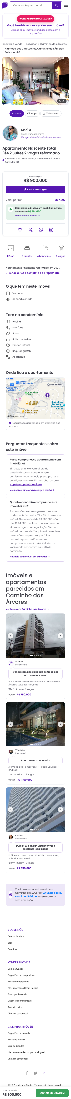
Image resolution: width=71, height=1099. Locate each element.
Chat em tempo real (18, 1013)
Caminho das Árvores (53, 44)
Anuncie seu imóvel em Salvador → (30, 556)
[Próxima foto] (60, 636)
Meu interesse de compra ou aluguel (26, 1052)
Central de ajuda (16, 936)
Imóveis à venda (12, 44)
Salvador (31, 44)
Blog (10, 943)
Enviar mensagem (37, 189)
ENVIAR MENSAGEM (52, 1093)
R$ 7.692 (59, 200)
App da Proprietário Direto (26, 484)
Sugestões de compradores (22, 975)
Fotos (19, 113)
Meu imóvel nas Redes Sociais (23, 988)
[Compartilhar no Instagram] (51, 230)
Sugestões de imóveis (19, 1033)
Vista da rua (52, 113)
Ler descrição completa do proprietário (34, 273)
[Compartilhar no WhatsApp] (41, 230)
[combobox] (31, 5)
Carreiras (12, 949)
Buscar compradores (18, 982)
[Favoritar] (20, 230)
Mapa (34, 113)
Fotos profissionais (17, 994)
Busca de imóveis (17, 1040)
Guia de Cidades (16, 1046)
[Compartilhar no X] (30, 230)
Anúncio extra (15, 1007)
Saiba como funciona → (27, 215)
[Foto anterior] (10, 636)
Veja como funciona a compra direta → (32, 490)
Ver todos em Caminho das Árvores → (27, 609)
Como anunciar (15, 969)
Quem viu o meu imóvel (20, 1001)
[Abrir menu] (66, 5)
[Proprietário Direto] (5, 5)
